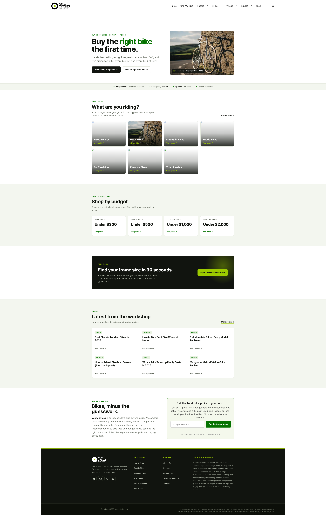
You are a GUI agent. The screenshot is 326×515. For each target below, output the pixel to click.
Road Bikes (138, 478)
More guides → (227, 322)
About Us (167, 463)
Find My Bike (186, 6)
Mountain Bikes (140, 473)
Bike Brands (138, 488)
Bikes (215, 6)
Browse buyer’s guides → (106, 69)
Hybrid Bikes (139, 463)
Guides (244, 6)
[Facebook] (94, 478)
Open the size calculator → (212, 272)
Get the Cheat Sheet (218, 424)
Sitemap (166, 483)
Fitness (229, 6)
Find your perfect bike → (136, 69)
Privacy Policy (214, 434)
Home (174, 6)
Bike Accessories (140, 483)
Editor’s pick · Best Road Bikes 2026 (189, 71)
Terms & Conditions (171, 478)
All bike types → (227, 115)
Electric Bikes (139, 468)
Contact (166, 468)
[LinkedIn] (113, 478)
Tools (258, 6)
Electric (200, 6)
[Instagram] (100, 478)
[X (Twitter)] (106, 478)
